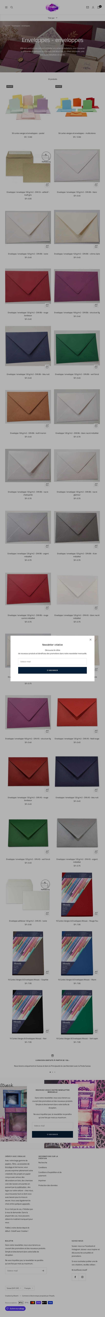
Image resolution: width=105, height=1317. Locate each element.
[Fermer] (90, 640)
